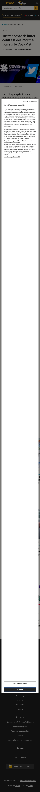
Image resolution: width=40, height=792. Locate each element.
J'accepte (20, 689)
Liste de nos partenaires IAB (12, 157)
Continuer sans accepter (30, 101)
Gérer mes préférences (20, 683)
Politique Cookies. (24, 138)
